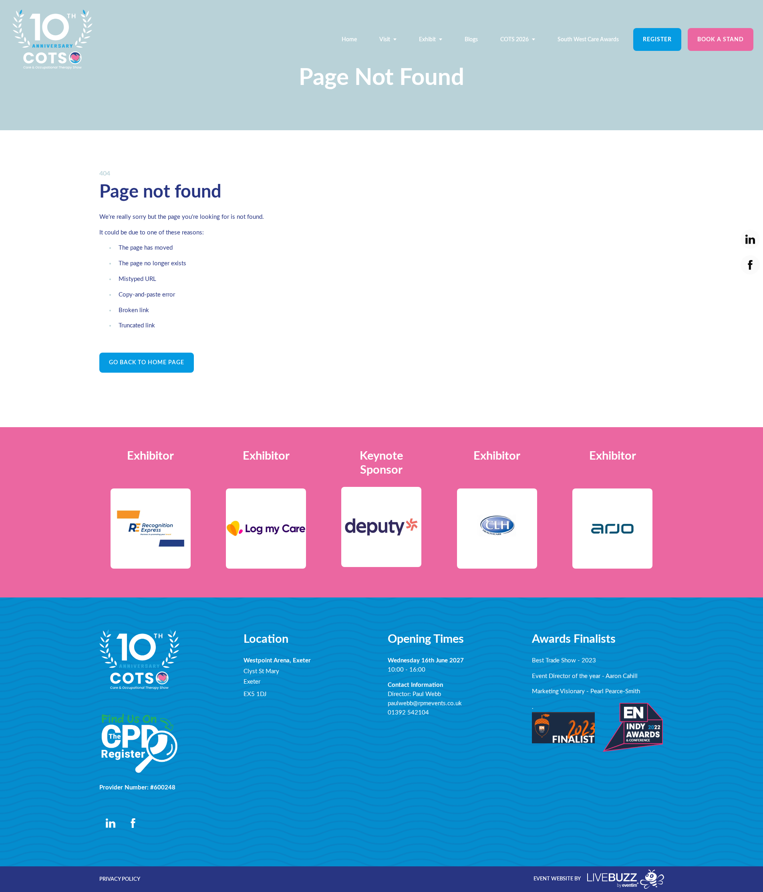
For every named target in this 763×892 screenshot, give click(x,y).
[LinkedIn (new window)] (111, 823)
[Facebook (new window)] (133, 823)
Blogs (471, 39)
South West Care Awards (588, 39)
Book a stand (720, 39)
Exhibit (427, 39)
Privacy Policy (119, 879)
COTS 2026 (514, 39)
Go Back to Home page (146, 362)
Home (349, 39)
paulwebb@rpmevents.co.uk (425, 703)
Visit (384, 39)
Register (657, 39)
